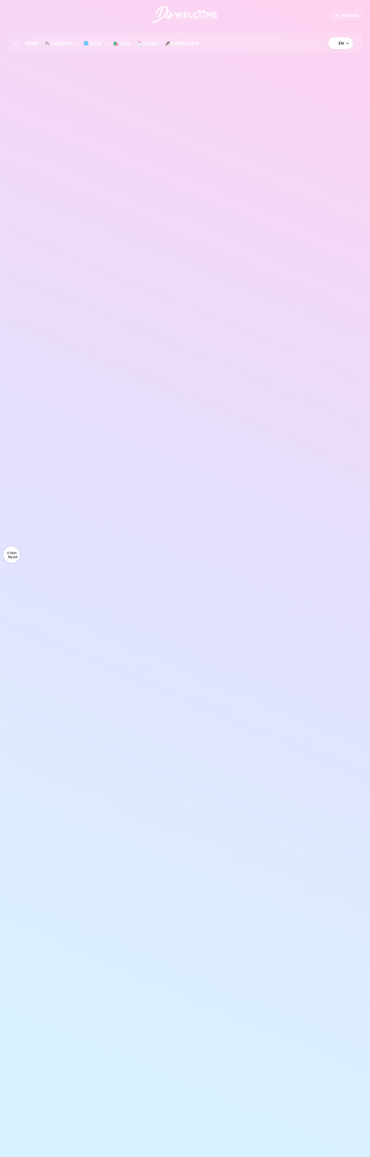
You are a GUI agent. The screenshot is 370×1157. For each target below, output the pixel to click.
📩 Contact (147, 43)
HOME (31, 43)
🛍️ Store (121, 43)
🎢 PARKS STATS (182, 43)
